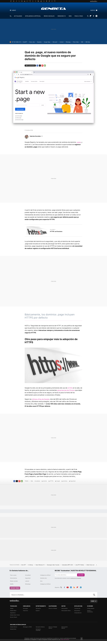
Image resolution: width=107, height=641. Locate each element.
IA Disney (30, 564)
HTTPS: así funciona (56, 231)
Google (58, 481)
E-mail (45, 65)
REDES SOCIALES (49, 16)
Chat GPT (23, 564)
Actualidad (37, 481)
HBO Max (87, 42)
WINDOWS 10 (62, 16)
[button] (36, 136)
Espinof (37, 610)
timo (41, 581)
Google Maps (47, 42)
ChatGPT (25, 42)
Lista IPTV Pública (79, 564)
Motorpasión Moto (66, 610)
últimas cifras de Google (40, 399)
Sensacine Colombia (38, 629)
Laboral (27, 581)
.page (79, 142)
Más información (65, 639)
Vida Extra (25, 610)
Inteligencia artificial (45, 575)
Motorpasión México (64, 627)
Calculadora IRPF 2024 (67, 564)
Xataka (11, 608)
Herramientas (13, 578)
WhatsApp (27, 584)
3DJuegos (25, 608)
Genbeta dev (43, 578)
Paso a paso (13, 575)
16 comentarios (31, 65)
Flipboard (91, 16)
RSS (74, 587)
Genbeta (53, 8)
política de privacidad (76, 578)
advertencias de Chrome (66, 390)
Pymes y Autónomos (90, 611)
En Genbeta (52, 229)
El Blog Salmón (90, 608)
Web (32, 481)
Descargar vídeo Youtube (53, 564)
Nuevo (92, 10)
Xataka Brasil (13, 629)
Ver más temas (14, 588)
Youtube (67, 587)
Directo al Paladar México (53, 627)
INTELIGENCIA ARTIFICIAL (33, 16)
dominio (45, 481)
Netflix (11, 584)
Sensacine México (40, 627)
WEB (70, 16)
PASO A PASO (79, 16)
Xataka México (13, 627)
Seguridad (73, 481)
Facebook (93, 16)
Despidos (39, 42)
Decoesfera (77, 610)
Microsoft (55, 42)
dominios (65, 481)
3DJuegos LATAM (27, 627)
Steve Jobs (32, 42)
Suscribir (81, 575)
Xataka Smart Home (15, 615)
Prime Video (76, 42)
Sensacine (38, 608)
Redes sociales (14, 581)
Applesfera (12, 612)
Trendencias (77, 608)
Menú (14, 10)
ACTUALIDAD (18, 16)
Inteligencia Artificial (45, 584)
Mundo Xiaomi (13, 617)
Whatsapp (68, 42)
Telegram (96, 16)
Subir (92, 601)
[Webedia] (14, 601)
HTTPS (70, 388)
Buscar (94, 594)
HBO (82, 42)
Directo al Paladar (53, 608)
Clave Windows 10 (40, 564)
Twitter (88, 16)
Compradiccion (78, 612)
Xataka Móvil (13, 610)
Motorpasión (64, 608)
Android (61, 42)
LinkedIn (81, 587)
